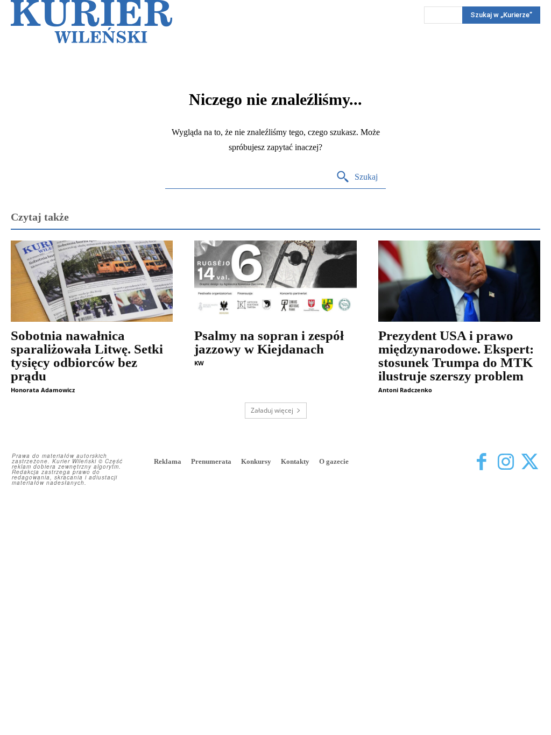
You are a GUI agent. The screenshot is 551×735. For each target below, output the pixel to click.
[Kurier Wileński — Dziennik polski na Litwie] (91, 21)
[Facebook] (481, 462)
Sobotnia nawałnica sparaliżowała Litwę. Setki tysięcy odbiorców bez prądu (87, 355)
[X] (529, 462)
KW (199, 363)
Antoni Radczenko (405, 390)
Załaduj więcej (272, 410)
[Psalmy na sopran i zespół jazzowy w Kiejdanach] (275, 281)
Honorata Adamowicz (43, 390)
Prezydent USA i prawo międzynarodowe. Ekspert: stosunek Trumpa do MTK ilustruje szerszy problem (456, 355)
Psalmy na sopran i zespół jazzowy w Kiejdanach (269, 342)
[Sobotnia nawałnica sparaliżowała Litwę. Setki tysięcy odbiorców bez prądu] (92, 281)
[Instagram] (505, 462)
